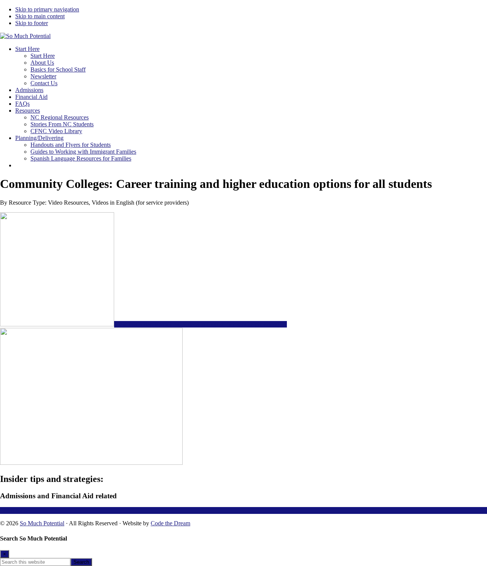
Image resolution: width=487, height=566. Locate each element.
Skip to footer (31, 23)
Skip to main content (40, 16)
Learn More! (15, 510)
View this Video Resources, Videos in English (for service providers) (197, 324)
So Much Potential (42, 523)
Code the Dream (170, 523)
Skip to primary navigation (47, 9)
